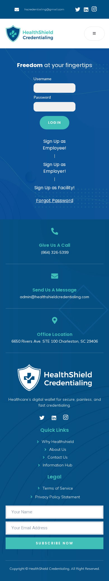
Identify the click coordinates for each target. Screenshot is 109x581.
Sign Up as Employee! (54, 144)
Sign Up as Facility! (54, 187)
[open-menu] (94, 34)
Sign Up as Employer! (54, 167)
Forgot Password (54, 200)
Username (42, 78)
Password (42, 97)
